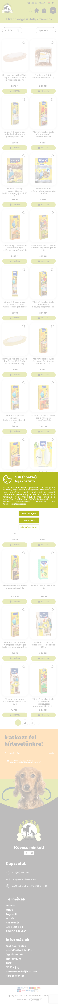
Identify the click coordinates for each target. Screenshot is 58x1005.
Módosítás (29, 520)
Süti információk (29, 527)
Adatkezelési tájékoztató (14, 504)
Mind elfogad (29, 513)
